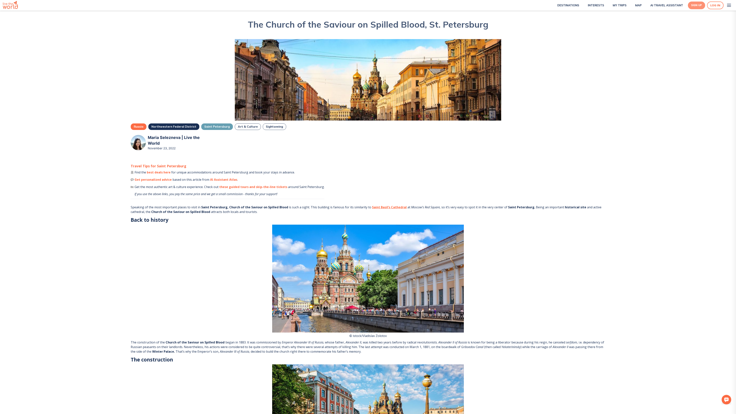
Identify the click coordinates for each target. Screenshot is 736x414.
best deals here (159, 172)
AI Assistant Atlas (223, 179)
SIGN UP (696, 5)
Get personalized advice (153, 179)
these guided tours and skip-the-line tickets (253, 187)
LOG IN (715, 5)
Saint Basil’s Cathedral (389, 207)
